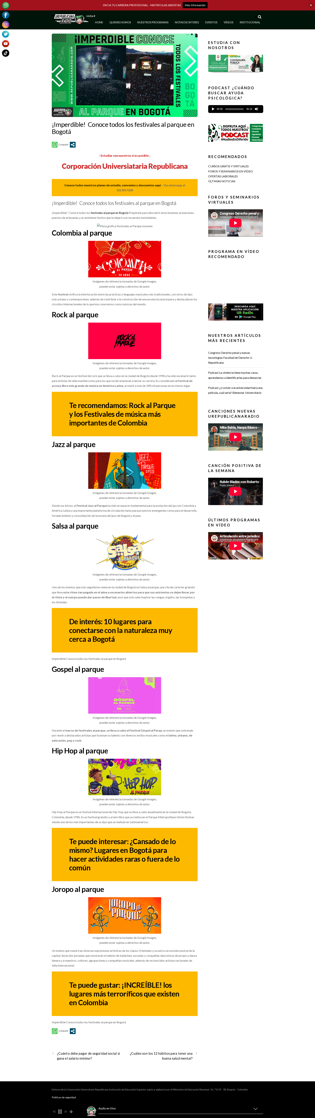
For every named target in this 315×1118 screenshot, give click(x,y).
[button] (235, 63)
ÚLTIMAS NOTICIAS (221, 181)
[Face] (5, 14)
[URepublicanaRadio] (70, 22)
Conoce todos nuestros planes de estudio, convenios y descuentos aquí (112, 185)
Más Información (195, 5)
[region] (235, 64)
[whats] (5, 5)
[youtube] (5, 43)
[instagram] (5, 24)
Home (99, 22)
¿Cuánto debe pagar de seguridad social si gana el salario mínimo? (88, 1055)
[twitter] (5, 33)
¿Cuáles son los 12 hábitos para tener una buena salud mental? (161, 1055)
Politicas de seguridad (64, 1097)
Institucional (250, 22)
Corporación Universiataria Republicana (125, 166)
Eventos (211, 22)
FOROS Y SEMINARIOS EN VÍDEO (230, 171)
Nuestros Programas (152, 22)
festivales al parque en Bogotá (109, 212)
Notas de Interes (187, 22)
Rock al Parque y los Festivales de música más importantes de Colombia (122, 414)
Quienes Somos (120, 22)
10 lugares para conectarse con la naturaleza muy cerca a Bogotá (120, 630)
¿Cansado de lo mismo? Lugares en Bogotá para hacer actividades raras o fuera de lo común (124, 854)
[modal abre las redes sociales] (73, 145)
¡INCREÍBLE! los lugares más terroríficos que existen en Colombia (124, 994)
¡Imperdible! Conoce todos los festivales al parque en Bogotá (123, 127)
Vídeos (228, 22)
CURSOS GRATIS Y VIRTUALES (228, 166)
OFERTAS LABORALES (223, 176)
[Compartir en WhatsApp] (60, 145)
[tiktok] (5, 52)
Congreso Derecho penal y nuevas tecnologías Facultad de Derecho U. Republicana (230, 357)
